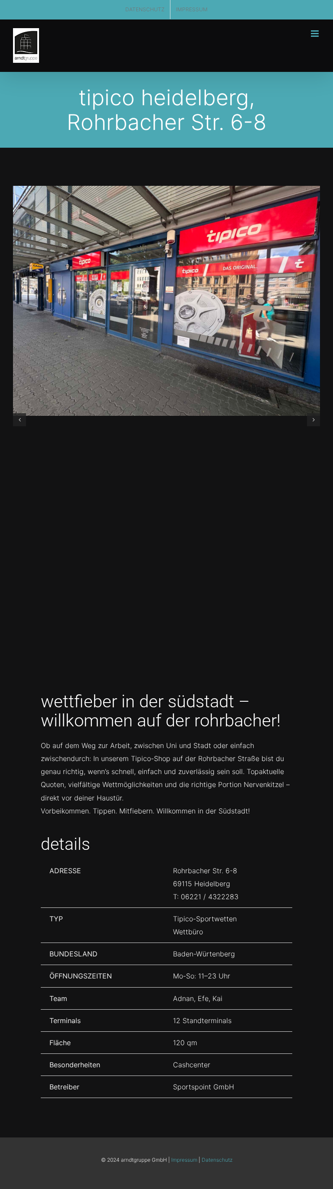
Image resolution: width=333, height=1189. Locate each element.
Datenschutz (217, 1160)
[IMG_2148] (166, 301)
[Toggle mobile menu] (315, 33)
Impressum (184, 1160)
